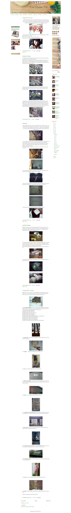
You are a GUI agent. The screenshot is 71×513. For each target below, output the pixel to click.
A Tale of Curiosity (57, 89)
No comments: (34, 50)
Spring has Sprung (26, 56)
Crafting (26, 221)
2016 (54, 125)
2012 (54, 131)
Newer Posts (23, 500)
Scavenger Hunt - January (28, 290)
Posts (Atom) (27, 502)
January (55, 154)
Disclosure (40, 14)
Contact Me (35, 14)
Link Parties (45, 14)
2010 (54, 156)
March (55, 143)
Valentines (24, 123)
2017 (54, 124)
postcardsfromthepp (29, 292)
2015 (54, 127)
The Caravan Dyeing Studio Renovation (57, 103)
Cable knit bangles (26, 225)
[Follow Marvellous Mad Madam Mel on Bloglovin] (55, 35)
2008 (54, 157)
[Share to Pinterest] (38, 119)
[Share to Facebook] (38, 220)
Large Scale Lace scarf (27, 17)
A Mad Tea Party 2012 (57, 85)
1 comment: (33, 119)
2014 (54, 128)
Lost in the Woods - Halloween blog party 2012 (58, 112)
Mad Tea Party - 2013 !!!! (58, 98)
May (54, 140)
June (54, 138)
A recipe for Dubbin (57, 81)
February (55, 144)
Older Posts (48, 500)
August (55, 135)
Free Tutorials (25, 14)
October (55, 134)
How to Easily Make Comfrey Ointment (58, 107)
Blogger (40, 511)
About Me (16, 14)
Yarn (25, 52)
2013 (54, 130)
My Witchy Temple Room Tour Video (57, 94)
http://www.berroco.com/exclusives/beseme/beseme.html (30, 36)
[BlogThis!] (36, 119)
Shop (20, 14)
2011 (54, 133)
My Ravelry (30, 14)
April (55, 141)
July (54, 137)
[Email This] (35, 119)
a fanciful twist (43, 184)
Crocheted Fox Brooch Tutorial (58, 76)
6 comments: (33, 285)
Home (13, 14)
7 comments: (34, 497)
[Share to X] (37, 119)
